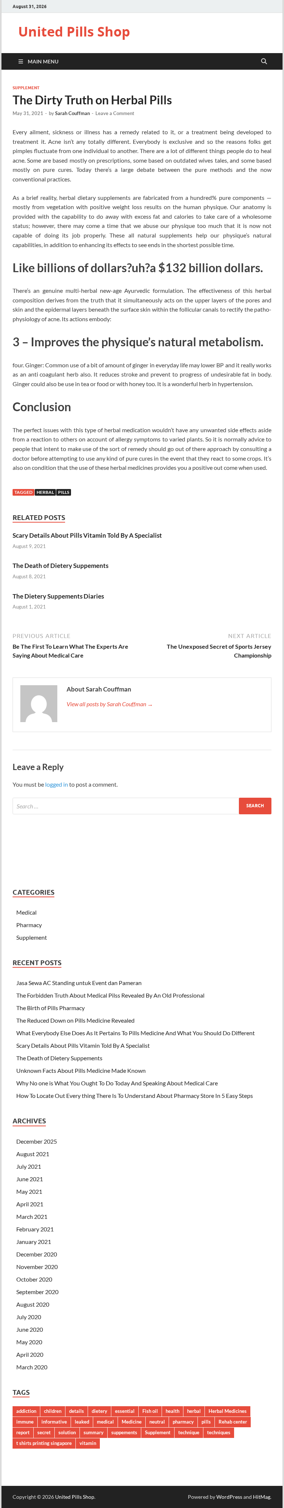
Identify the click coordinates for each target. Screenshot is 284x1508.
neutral (157, 1422)
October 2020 (34, 1279)
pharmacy (183, 1422)
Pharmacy (29, 924)
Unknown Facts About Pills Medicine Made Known (81, 1070)
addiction (26, 1411)
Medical (26, 912)
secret (44, 1432)
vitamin (88, 1443)
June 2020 (29, 1329)
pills (63, 492)
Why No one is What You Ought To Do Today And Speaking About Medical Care (117, 1082)
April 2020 (29, 1354)
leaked (82, 1422)
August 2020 (32, 1304)
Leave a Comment (114, 113)
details (76, 1411)
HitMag (261, 1497)
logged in (56, 784)
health (172, 1411)
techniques (218, 1432)
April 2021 (29, 1203)
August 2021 (32, 1153)
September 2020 (37, 1291)
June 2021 (29, 1178)
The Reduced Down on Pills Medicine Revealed (75, 1020)
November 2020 (37, 1266)
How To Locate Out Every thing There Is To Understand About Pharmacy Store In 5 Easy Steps (134, 1095)
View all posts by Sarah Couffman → (110, 703)
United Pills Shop (74, 31)
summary (94, 1432)
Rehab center (233, 1422)
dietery (99, 1411)
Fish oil (150, 1411)
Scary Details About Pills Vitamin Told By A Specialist (87, 535)
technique (188, 1432)
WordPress (229, 1497)
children (52, 1411)
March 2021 (31, 1216)
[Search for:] (142, 806)
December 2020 (36, 1254)
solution (67, 1432)
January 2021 (33, 1241)
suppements (124, 1432)
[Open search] (264, 61)
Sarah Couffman (72, 113)
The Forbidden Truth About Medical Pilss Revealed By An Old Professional (110, 995)
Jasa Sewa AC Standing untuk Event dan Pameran (79, 982)
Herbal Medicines (228, 1411)
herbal (45, 492)
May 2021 (29, 1191)
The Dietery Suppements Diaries (58, 596)
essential (125, 1411)
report (23, 1432)
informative (54, 1422)
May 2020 (29, 1341)
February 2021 (35, 1229)
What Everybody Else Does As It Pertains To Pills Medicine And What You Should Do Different (135, 1032)
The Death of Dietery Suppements (60, 565)
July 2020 (28, 1316)
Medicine (132, 1422)
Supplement (26, 87)
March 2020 (31, 1366)
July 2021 (28, 1166)
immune (25, 1422)
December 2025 (36, 1141)
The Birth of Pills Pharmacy (50, 1007)
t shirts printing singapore (44, 1443)
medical (105, 1422)
